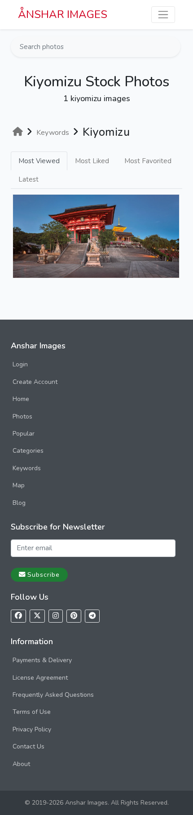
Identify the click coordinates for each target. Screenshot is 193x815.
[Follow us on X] (37, 616)
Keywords (27, 468)
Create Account (35, 382)
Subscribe (43, 574)
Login (20, 364)
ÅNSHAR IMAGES (62, 14)
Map (19, 485)
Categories (28, 450)
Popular (24, 433)
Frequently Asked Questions (53, 694)
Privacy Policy (32, 729)
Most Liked (92, 160)
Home (21, 399)
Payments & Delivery (42, 660)
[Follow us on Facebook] (18, 616)
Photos (22, 416)
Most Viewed (39, 160)
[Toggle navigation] (163, 14)
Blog (19, 503)
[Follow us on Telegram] (92, 616)
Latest (28, 179)
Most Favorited (147, 160)
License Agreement (40, 677)
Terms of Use (32, 712)
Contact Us (28, 746)
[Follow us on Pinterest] (73, 616)
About (21, 764)
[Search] (173, 46)
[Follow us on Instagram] (55, 616)
